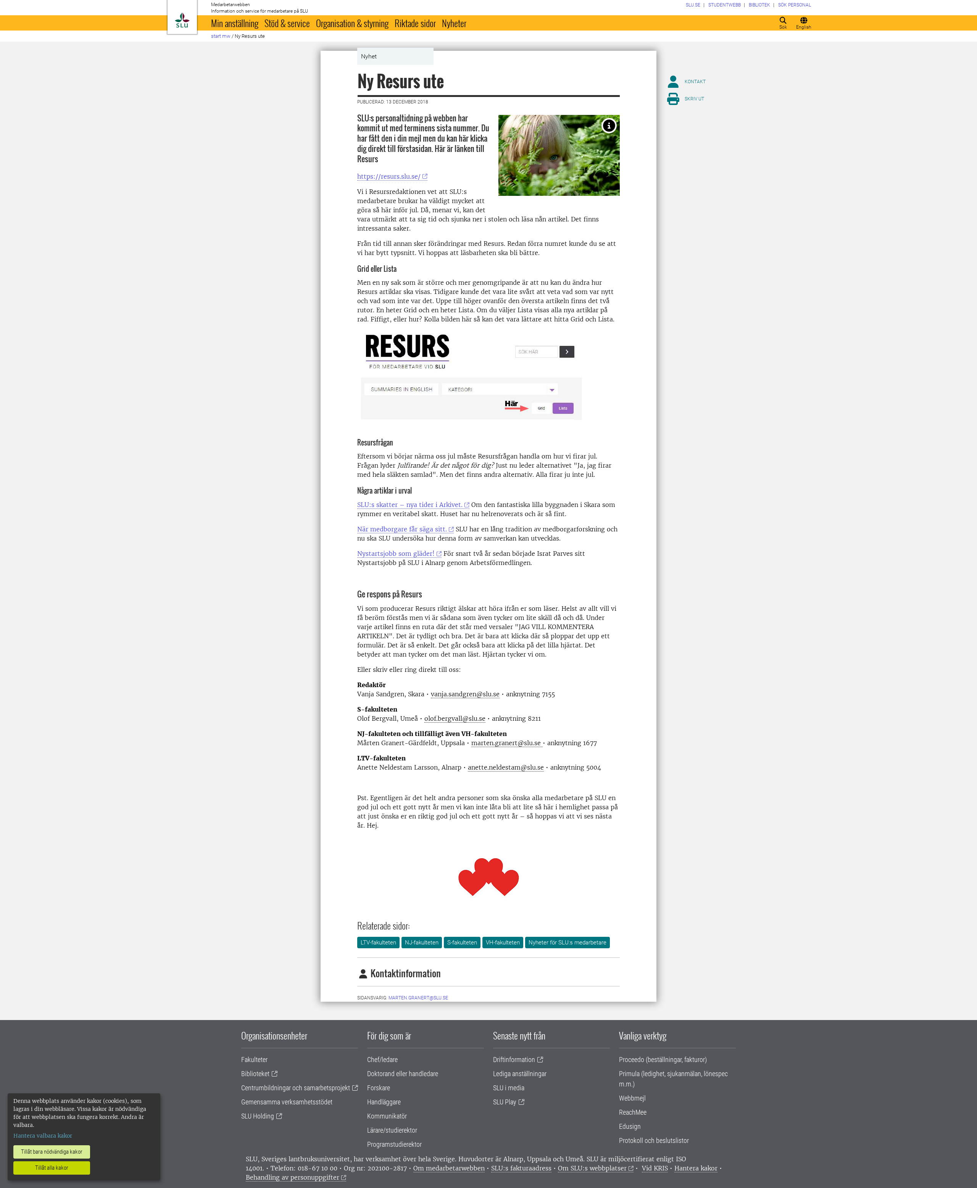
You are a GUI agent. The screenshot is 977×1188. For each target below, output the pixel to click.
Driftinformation (514, 1060)
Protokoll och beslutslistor (654, 1140)
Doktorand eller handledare (402, 1074)
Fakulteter (254, 1060)
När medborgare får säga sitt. (402, 529)
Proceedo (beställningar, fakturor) (663, 1060)
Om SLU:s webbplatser (592, 1168)
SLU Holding (257, 1116)
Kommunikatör (387, 1116)
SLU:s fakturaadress (521, 1168)
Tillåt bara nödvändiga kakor (51, 1151)
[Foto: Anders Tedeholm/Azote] (609, 125)
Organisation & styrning (352, 23)
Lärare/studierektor (392, 1130)
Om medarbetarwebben (449, 1168)
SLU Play (504, 1102)
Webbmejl (632, 1098)
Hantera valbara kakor (42, 1135)
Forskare (378, 1088)
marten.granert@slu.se (418, 998)
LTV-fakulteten (378, 942)
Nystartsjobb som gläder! (396, 553)
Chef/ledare (382, 1060)
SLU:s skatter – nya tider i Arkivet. (410, 504)
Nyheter (454, 23)
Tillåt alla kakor (51, 1167)
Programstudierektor (394, 1144)
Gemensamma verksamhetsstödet (286, 1102)
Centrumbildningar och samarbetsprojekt (295, 1088)
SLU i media (508, 1088)
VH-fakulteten (503, 942)
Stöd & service (287, 23)
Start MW (221, 36)
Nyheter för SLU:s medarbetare (567, 942)
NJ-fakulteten (422, 942)
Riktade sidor (415, 23)
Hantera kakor (695, 1168)
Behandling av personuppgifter (292, 1177)
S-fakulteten (462, 942)
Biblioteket (255, 1074)
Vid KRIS (655, 1168)
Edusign (630, 1126)
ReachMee (632, 1112)
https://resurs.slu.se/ (389, 176)
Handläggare (384, 1102)
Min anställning (234, 23)
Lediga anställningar (520, 1074)
